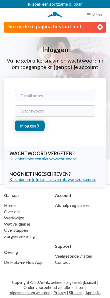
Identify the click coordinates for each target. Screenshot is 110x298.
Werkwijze (14, 217)
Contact (62, 262)
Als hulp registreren (73, 205)
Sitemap (75, 293)
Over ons (12, 211)
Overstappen (16, 230)
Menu (96, 14)
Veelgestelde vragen (73, 255)
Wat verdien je (17, 223)
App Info (93, 293)
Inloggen (28, 125)
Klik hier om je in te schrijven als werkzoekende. (52, 179)
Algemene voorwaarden (30, 293)
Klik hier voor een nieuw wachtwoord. (43, 158)
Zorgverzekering (19, 236)
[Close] (100, 27)
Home (9, 205)
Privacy (59, 293)
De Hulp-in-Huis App (23, 262)
